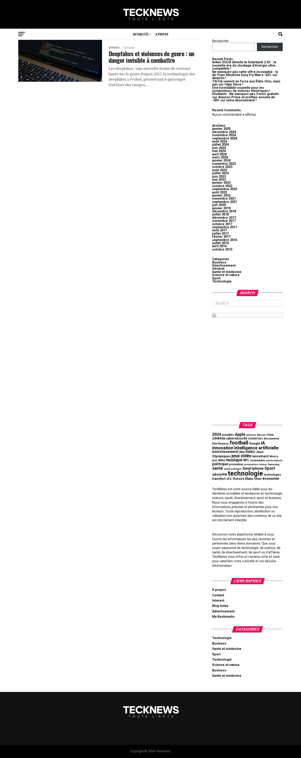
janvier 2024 (221, 160)
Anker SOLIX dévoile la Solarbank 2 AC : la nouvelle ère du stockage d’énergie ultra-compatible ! (244, 65)
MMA (221, 460)
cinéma (218, 438)
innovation (222, 447)
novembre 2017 (224, 221)
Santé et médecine (226, 272)
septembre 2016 (224, 240)
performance (274, 460)
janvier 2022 (221, 195)
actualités (228, 434)
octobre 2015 (222, 249)
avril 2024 (219, 154)
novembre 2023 (224, 164)
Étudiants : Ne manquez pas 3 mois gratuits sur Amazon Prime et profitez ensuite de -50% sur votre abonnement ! (245, 97)
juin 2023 (219, 176)
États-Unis (253, 479)
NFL (246, 460)
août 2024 (219, 141)
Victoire (238, 478)
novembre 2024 (224, 135)
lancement (260, 456)
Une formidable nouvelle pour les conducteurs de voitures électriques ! (241, 89)
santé (217, 468)
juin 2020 (219, 205)
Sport (216, 278)
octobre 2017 (222, 224)
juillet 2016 (220, 243)
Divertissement (224, 265)
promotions (251, 464)
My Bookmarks (223, 617)
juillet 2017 (220, 233)
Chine (270, 434)
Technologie (222, 281)
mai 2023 (219, 180)
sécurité (219, 474)
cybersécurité (236, 438)
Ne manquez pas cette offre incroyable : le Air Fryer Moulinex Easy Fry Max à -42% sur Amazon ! (245, 75)
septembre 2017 (224, 227)
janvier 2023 (221, 183)
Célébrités (255, 438)
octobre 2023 (222, 167)
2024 (216, 434)
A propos (162, 34)
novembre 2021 (224, 198)
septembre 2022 (224, 189)
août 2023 (219, 170)
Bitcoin (261, 434)
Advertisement (223, 611)
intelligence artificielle (256, 447)
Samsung (273, 464)
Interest (218, 600)
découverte (271, 438)
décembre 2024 (224, 132)
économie (270, 478)
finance (223, 443)
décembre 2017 (224, 218)
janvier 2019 (221, 208)
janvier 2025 (221, 129)
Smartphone (253, 468)
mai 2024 (219, 151)
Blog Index (220, 606)
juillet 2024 (220, 144)
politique (220, 464)
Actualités (140, 34)
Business (219, 262)
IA (263, 443)
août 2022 (219, 192)
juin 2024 (219, 148)
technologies (272, 474)
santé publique (233, 468)
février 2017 (221, 237)
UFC (229, 478)
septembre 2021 (224, 202)
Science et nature (226, 275)
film (214, 443)
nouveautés (257, 460)
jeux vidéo (241, 455)
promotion (236, 464)
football (239, 443)
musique (234, 459)
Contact (218, 595)
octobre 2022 (222, 186)
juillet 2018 (220, 214)
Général (218, 269)
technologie (245, 473)
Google (254, 443)
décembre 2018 (224, 211)
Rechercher (220, 41)
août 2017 (219, 230)
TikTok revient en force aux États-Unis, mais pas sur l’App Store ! (246, 83)
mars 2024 (220, 157)
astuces (251, 434)
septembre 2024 (224, 138)
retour (263, 464)
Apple (240, 434)
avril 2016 (219, 246)
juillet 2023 (220, 173)
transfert (219, 479)
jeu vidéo (247, 452)
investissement (225, 452)
